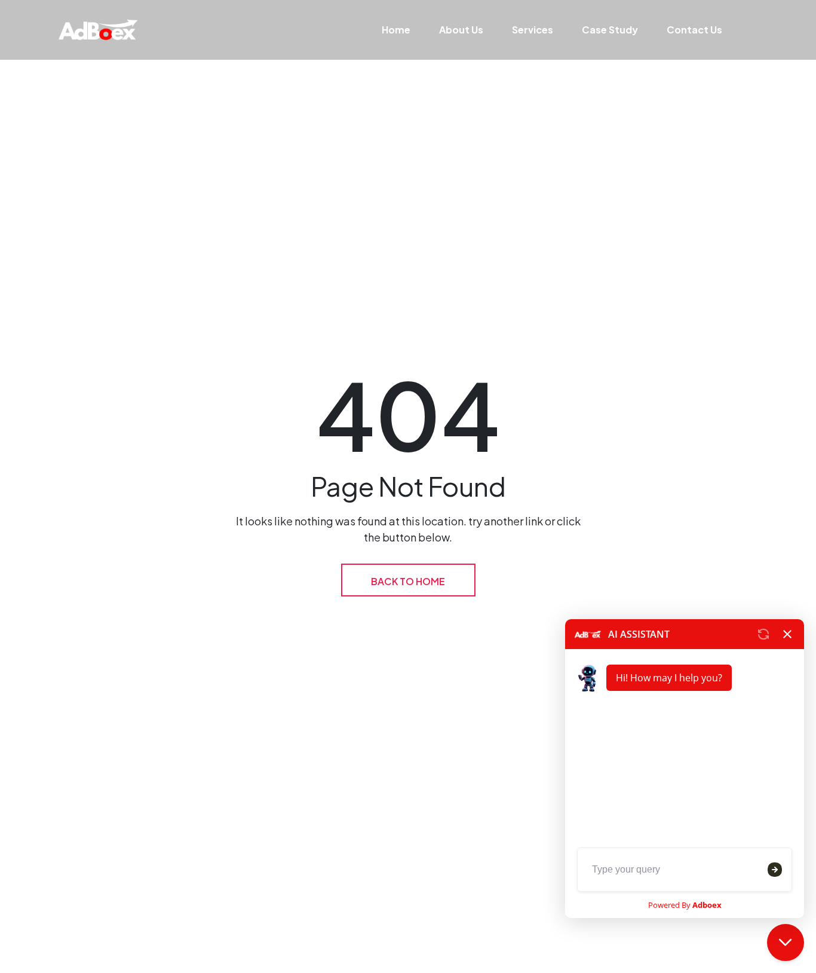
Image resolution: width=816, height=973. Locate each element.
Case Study (610, 29)
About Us (461, 29)
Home (396, 29)
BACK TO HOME (408, 581)
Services (532, 29)
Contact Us (694, 29)
